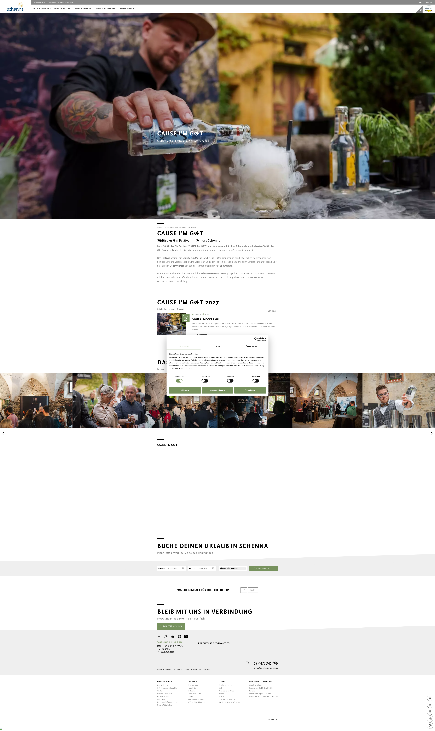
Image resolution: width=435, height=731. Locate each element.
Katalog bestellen (225, 685)
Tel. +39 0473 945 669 (262, 663)
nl (431, 2)
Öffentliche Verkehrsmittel (167, 688)
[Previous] (3, 433)
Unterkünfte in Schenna (260, 682)
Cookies (179, 669)
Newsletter (192, 688)
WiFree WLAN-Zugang (196, 702)
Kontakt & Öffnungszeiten (166, 702)
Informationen (164, 682)
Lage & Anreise (163, 685)
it (423, 2)
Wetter (160, 691)
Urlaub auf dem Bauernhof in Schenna (263, 697)
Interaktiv (193, 682)
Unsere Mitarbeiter (164, 705)
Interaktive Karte (194, 694)
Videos (190, 697)
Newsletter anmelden (172, 626)
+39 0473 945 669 (167, 652)
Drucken (272, 311)
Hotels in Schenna (256, 685)
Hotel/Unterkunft (105, 9)
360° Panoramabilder (196, 699)
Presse (221, 694)
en (427, 2)
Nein (252, 590)
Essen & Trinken (83, 9)
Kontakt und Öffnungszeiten (214, 643)
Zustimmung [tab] (184, 346)
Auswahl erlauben (217, 390)
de (420, 2)
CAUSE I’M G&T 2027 (205, 318)
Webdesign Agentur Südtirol (160, 720)
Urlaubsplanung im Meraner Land (61, 2)
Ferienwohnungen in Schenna (260, 694)
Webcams (191, 691)
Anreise (161, 568)
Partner (221, 697)
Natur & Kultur (62, 9)
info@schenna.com (266, 668)
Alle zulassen (250, 390)
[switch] (205, 381)
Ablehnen (185, 390)
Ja (244, 590)
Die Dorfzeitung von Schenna (229, 702)
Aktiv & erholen (41, 9)
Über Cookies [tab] (251, 346)
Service (222, 682)
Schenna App (193, 685)
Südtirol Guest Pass (164, 694)
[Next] (431, 433)
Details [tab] (217, 346)
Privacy (186, 669)
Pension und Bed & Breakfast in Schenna (261, 689)
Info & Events (127, 9)
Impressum (194, 669)
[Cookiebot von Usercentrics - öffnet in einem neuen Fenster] (256, 339)
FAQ (220, 688)
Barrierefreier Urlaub (227, 691)
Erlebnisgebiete (39, 2)
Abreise (192, 568)
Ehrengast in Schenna (227, 699)
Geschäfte (161, 699)
